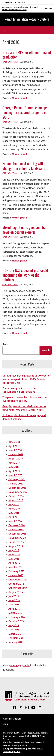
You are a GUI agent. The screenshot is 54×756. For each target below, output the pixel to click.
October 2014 (16, 583)
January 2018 (15, 454)
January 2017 (15, 483)
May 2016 (14, 512)
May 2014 (14, 604)
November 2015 (17, 537)
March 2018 (15, 450)
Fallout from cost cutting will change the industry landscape (23, 165)
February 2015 (16, 571)
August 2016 (15, 500)
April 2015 (14, 562)
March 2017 (15, 475)
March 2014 (15, 612)
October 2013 (16, 621)
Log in (6, 724)
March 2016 (15, 521)
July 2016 (13, 504)
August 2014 (15, 592)
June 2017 (14, 462)
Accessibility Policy (24, 748)
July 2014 (13, 596)
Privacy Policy (9, 748)
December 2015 (17, 533)
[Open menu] (4, 30)
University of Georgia (16, 742)
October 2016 (16, 496)
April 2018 (14, 446)
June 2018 (14, 441)
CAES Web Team (10, 62)
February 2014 (16, 617)
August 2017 (15, 458)
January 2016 (16, 529)
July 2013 (13, 625)
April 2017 (14, 471)
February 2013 (16, 637)
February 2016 (16, 525)
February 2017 (16, 479)
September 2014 (17, 587)
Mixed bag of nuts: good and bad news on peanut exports (24, 229)
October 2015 (16, 541)
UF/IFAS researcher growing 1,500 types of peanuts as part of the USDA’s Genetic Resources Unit (26, 379)
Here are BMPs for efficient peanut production (26, 54)
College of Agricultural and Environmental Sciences (20, 8)
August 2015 (15, 546)
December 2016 (17, 487)
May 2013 (13, 629)
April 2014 (14, 608)
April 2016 (14, 516)
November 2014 (17, 579)
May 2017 (14, 466)
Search (6, 344)
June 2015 (14, 554)
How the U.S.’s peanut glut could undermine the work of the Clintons (25, 275)
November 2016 (17, 491)
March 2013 (15, 633)
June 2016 (14, 508)
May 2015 (14, 558)
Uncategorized (19, 98)
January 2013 (15, 642)
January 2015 (15, 575)
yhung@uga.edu (20, 665)
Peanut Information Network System (26, 19)
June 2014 (14, 600)
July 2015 (13, 550)
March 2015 (15, 567)
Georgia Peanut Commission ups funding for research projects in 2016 (25, 112)
